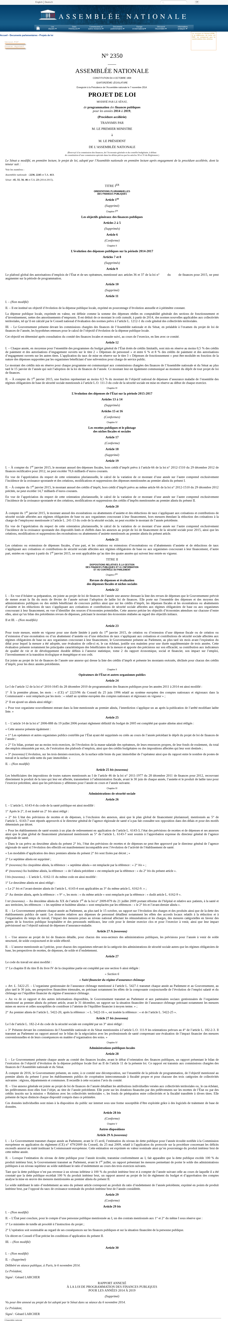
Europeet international (138, 28)
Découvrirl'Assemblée (160, 28)
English (39, 2)
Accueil (4, 35)
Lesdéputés (51, 28)
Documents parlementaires (23, 35)
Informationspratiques (183, 28)
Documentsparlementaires (116, 28)
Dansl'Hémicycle (73, 28)
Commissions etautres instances (95, 28)
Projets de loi (46, 35)
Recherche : (163, 2)
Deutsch (49, 2)
